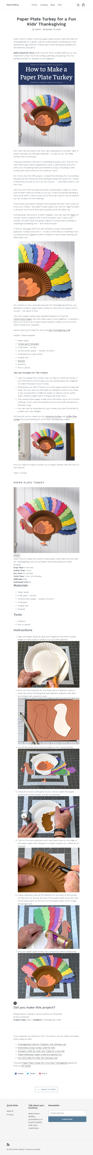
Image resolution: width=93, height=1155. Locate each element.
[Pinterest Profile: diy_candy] (46, 1004)
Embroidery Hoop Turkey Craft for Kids (36, 1048)
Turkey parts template (28, 344)
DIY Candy (26, 1066)
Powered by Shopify (32, 1149)
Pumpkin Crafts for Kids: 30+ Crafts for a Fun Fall (41, 1051)
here (73, 215)
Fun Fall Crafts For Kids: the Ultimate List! (38, 1058)
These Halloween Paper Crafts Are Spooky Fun (40, 1054)
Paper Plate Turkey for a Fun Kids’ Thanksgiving (45, 1063)
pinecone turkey (53, 416)
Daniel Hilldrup (18, 1149)
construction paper (23, 319)
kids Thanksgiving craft (59, 330)
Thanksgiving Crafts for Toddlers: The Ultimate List (42, 1044)
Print (17, 555)
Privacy (10, 1114)
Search (10, 1111)
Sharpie (21, 361)
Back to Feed (48, 1089)
